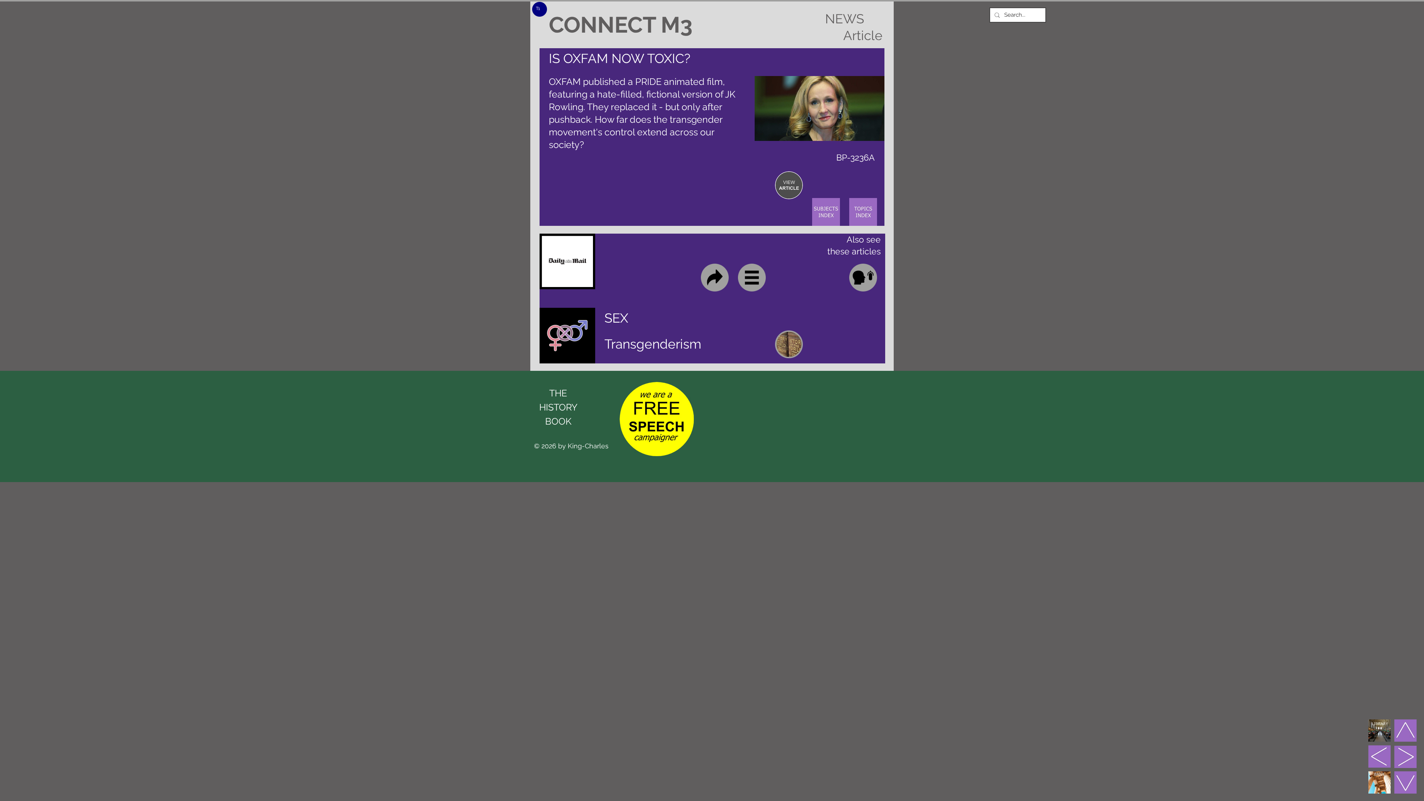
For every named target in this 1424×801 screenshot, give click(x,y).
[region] (789, 185)
